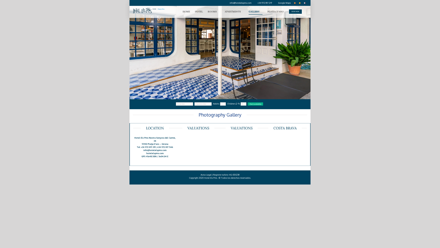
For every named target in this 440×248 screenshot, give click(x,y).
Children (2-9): (233, 103)
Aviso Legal (206, 174)
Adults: (216, 103)
